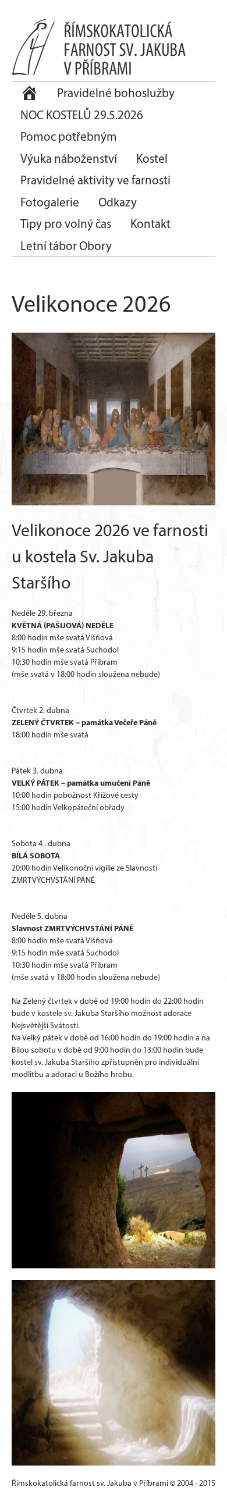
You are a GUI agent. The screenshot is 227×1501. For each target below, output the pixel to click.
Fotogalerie (49, 202)
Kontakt (150, 223)
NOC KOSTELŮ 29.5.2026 (81, 115)
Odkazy (117, 202)
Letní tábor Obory (66, 245)
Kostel (152, 158)
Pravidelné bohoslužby (116, 92)
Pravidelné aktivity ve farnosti (95, 180)
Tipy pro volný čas (65, 223)
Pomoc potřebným (68, 136)
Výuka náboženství (68, 158)
